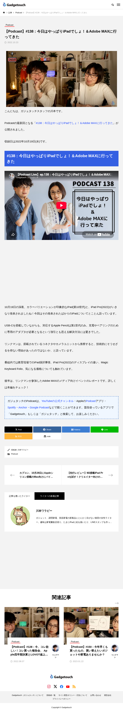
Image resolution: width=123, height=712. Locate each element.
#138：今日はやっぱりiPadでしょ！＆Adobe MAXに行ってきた (74, 123)
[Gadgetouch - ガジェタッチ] (14, 4)
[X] (55, 686)
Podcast (91, 401)
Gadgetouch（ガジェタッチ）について (28, 695)
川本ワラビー (23, 450)
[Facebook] (61, 686)
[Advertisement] (61, 560)
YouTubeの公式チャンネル (58, 401)
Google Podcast (39, 407)
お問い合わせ (95, 695)
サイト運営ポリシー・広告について (72, 695)
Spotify (12, 407)
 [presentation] (116, 603)
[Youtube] (67, 686)
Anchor (22, 407)
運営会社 (107, 695)
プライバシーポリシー (61, 699)
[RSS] (74, 686)
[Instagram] (49, 686)
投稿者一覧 (51, 695)
